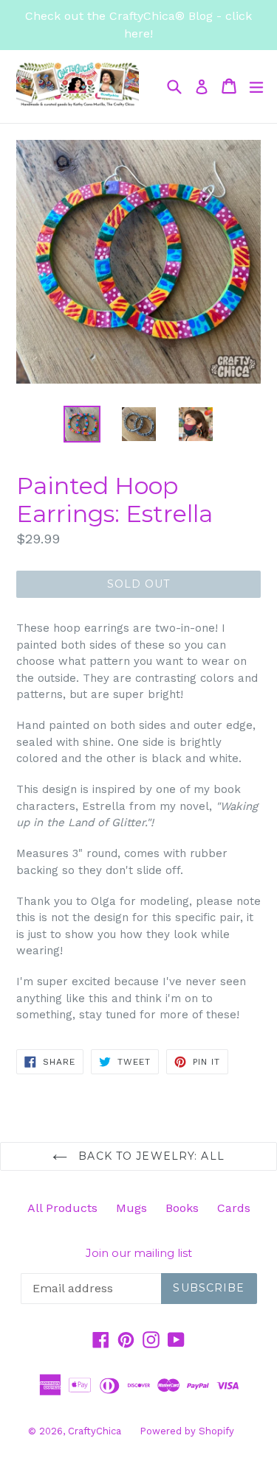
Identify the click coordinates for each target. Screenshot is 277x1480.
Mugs (131, 1208)
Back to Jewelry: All (150, 1156)
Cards (233, 1208)
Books (182, 1208)
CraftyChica (94, 1431)
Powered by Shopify (187, 1431)
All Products (62, 1208)
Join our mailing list (139, 1253)
